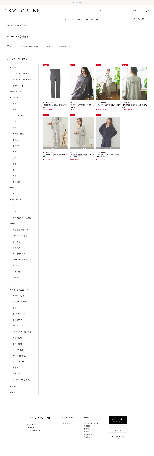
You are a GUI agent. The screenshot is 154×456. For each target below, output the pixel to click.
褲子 (14, 127)
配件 (14, 169)
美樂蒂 (15, 368)
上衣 (14, 109)
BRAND (80, 19)
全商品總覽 (66, 423)
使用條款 (87, 437)
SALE (97, 19)
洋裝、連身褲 (18, 115)
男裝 (14, 194)
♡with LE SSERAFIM (22, 326)
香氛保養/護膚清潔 (21, 230)
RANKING (89, 19)
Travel (16, 278)
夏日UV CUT (18, 266)
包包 (14, 163)
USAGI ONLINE (39, 417)
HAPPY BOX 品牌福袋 (22, 260)
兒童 (14, 212)
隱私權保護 (88, 434)
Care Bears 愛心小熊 (22, 332)
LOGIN (134, 11)
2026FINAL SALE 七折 (22, 79)
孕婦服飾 (16, 182)
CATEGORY (69, 19)
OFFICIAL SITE (32, 425)
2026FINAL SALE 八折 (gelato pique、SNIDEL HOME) (25, 73)
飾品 (14, 175)
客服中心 (87, 429)
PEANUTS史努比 (20, 296)
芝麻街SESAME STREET (23, 314)
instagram (139, 19)
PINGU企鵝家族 (19, 356)
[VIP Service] (118, 420)
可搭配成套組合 (19, 133)
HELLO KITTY (18, 362)
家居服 (15, 139)
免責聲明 (87, 432)
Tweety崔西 (18, 350)
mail (143, 19)
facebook (134, 19)
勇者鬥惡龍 (17, 338)
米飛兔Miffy (18, 320)
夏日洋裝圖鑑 (77, 2)
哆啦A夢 (16, 308)
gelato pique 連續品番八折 (25, 85)
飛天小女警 (17, 344)
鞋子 (14, 157)
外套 (14, 103)
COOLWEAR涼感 (20, 236)
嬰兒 (14, 206)
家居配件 (16, 145)
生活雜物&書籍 (19, 254)
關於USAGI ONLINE (91, 423)
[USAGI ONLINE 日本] (118, 437)
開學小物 (16, 272)
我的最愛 (141, 11)
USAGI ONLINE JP (33, 430)
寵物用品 (16, 248)
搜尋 (127, 10)
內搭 (14, 151)
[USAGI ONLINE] (22, 11)
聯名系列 (16, 242)
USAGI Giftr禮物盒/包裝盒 (24, 380)
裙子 (14, 121)
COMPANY (31, 428)
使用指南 (87, 426)
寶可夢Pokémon (20, 302)
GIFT (15, 284)
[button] (43, 2)
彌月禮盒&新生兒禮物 (22, 218)
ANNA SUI (17, 374)
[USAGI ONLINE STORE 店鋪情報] (118, 429)
